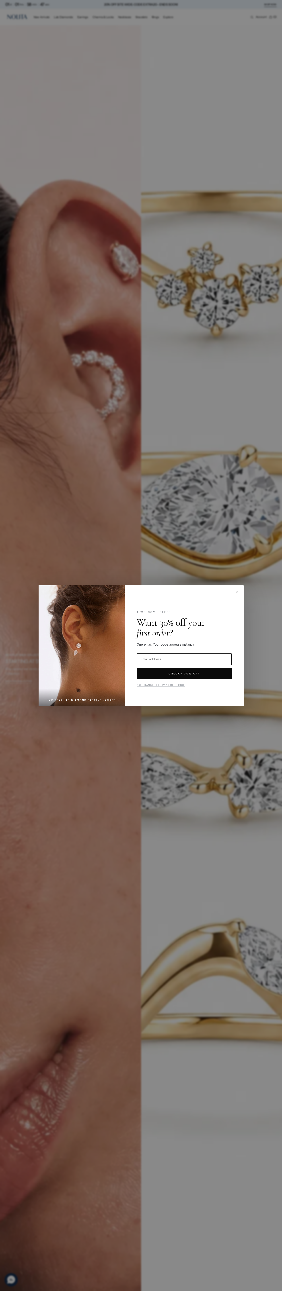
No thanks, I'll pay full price (161, 685)
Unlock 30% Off (184, 673)
